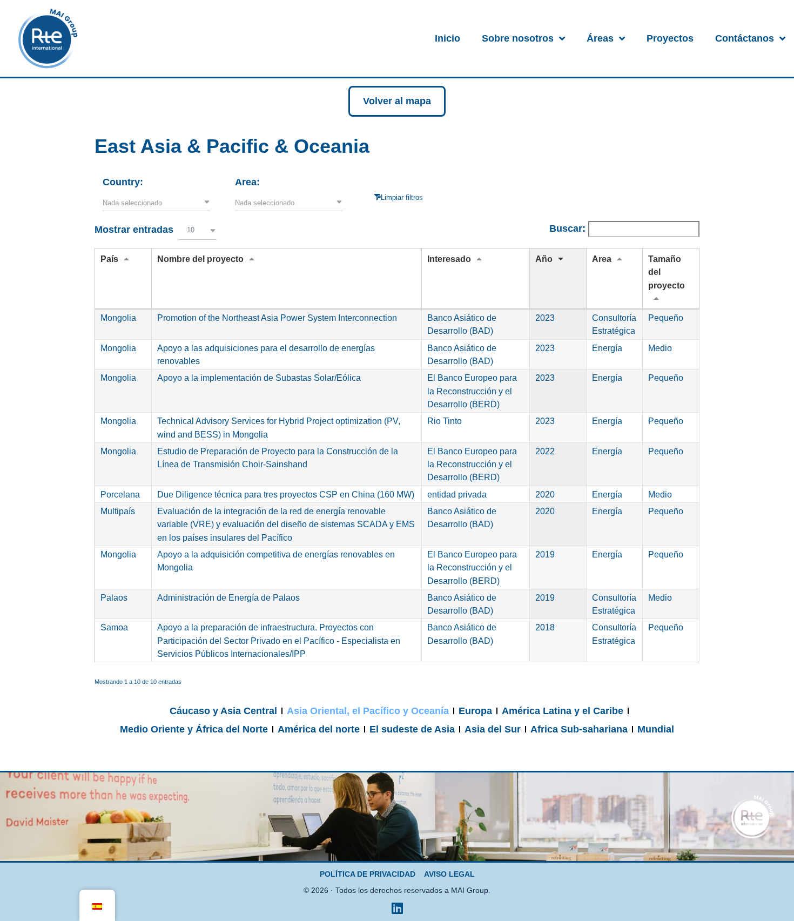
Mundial (655, 729)
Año (544, 259)
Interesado (449, 259)
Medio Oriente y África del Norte (194, 729)
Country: (123, 182)
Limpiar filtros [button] (402, 197)
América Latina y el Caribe (562, 710)
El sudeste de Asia (412, 729)
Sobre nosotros (518, 38)
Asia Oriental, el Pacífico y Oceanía (368, 710)
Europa (475, 710)
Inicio (447, 38)
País (109, 259)
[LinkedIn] (397, 908)
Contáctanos (744, 38)
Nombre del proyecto (200, 259)
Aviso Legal (449, 874)
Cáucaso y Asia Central (223, 710)
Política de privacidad (367, 874)
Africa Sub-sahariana (579, 729)
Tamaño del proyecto (666, 272)
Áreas (600, 38)
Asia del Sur (493, 729)
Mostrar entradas (144, 229)
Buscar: (568, 228)
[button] (157, 203)
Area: (247, 182)
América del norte (319, 729)
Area (601, 259)
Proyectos (670, 38)
